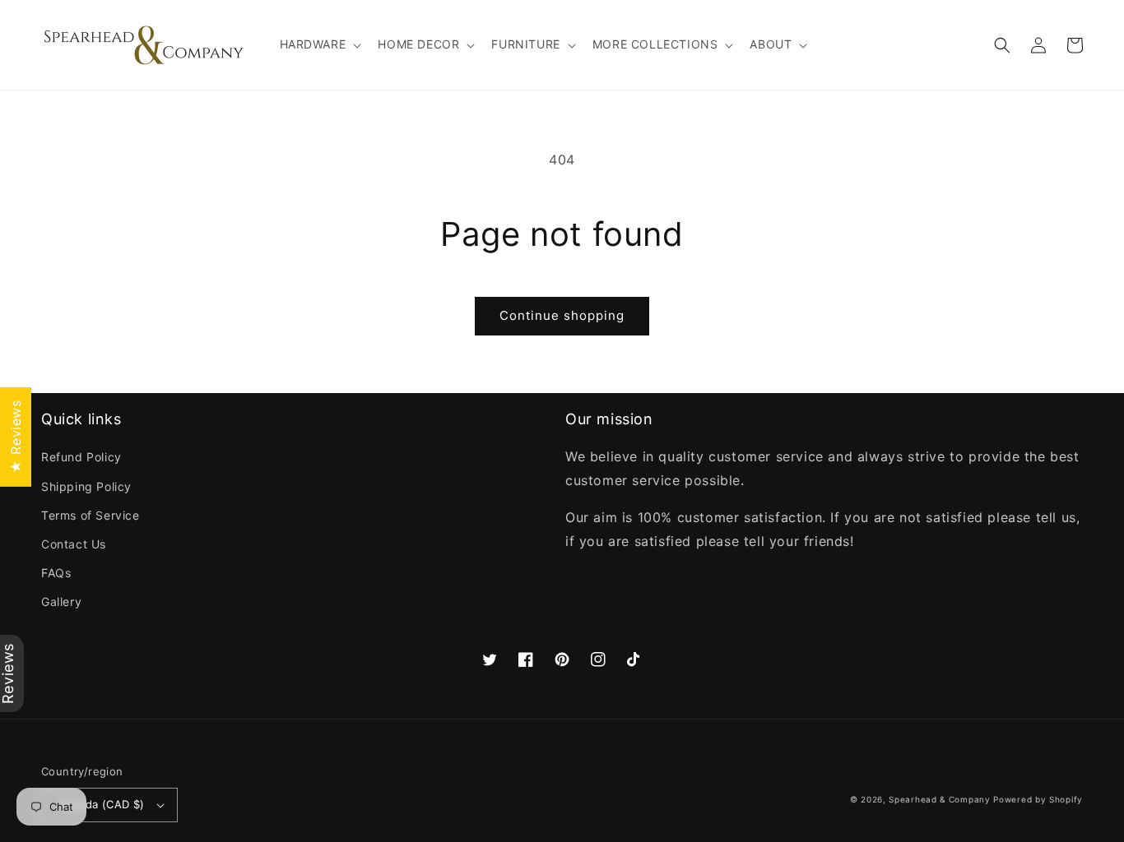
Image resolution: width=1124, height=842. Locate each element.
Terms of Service (90, 515)
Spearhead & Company (939, 799)
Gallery (61, 601)
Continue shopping (562, 315)
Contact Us (73, 544)
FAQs (56, 573)
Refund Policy (81, 457)
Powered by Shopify (1038, 799)
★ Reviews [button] (15, 436)
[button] (319, 44)
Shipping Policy (86, 486)
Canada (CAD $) (101, 804)
